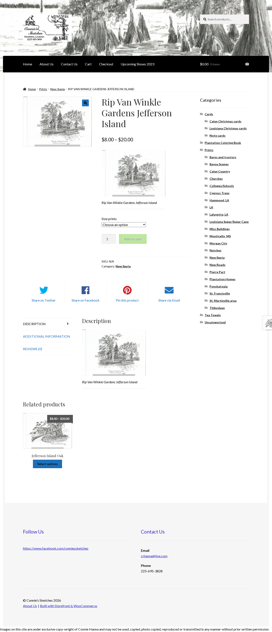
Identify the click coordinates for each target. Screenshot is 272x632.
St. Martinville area (223, 300)
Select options (47, 464)
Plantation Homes (222, 279)
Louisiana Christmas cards (228, 128)
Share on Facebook (85, 300)
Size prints (109, 219)
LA (211, 207)
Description (34, 324)
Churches (216, 178)
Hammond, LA (219, 200)
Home (27, 64)
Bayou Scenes (219, 164)
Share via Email (169, 300)
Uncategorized (215, 322)
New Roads (217, 265)
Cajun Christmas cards (225, 121)
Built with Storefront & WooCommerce (68, 606)
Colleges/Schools (222, 186)
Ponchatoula (219, 286)
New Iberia (57, 89)
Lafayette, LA (219, 214)
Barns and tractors (223, 157)
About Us (47, 64)
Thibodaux (217, 308)
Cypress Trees (220, 193)
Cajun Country (220, 171)
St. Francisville (220, 293)
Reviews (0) (32, 349)
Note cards (217, 135)
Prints (43, 89)
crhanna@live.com (154, 556)
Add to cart (133, 239)
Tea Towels (213, 315)
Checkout (106, 64)
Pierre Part (217, 272)
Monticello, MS (220, 236)
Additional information (46, 336)
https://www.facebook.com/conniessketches (55, 548)
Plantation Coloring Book (223, 143)
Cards (209, 114)
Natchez (215, 250)
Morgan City (218, 243)
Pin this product (127, 300)
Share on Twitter (44, 300)
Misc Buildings (220, 229)
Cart (88, 64)
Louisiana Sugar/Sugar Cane (229, 221)
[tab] (47, 324)
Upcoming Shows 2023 (137, 64)
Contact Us (69, 64)
